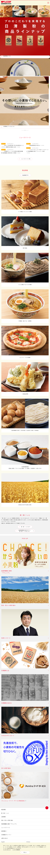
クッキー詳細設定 (16, 849)
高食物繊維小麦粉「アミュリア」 (9, 824)
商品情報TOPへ (25, 175)
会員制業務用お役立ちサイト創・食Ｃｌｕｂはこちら (24, 531)
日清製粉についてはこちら (8, 126)
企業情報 (3, 816)
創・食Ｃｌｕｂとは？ (25, 526)
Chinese (28, 842)
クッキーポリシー (7, 849)
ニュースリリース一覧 (25, 158)
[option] (25, 67)
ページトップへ (46, 807)
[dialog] (25, 848)
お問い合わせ (4, 838)
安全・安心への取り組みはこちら (10, 56)
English (3, 842)
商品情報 (3, 809)
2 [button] (23, 130)
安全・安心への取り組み (7, 820)
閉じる (25, 852)
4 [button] (26, 130)
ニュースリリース (5, 827)
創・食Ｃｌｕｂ (5, 813)
